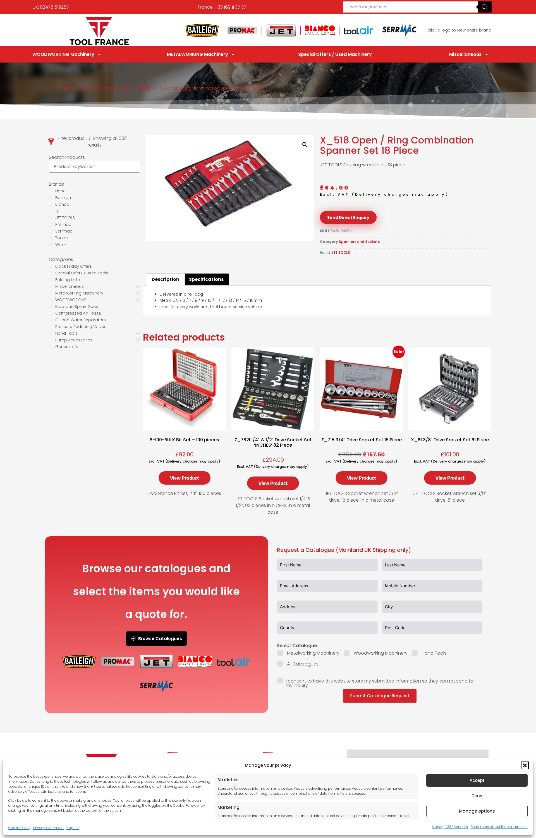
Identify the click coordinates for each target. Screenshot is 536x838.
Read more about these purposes (499, 826)
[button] (525, 765)
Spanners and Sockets (127, 88)
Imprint (72, 827)
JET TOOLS (340, 252)
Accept (477, 780)
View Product (184, 478)
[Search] (485, 7)
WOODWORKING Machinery (63, 54)
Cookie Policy (19, 827)
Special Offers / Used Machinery (335, 54)
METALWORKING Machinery (197, 54)
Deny (477, 796)
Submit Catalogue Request (380, 696)
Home (67, 88)
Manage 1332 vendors (450, 826)
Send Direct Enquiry (348, 217)
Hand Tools (89, 88)
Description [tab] (165, 279)
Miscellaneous (465, 54)
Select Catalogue (297, 645)
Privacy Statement (48, 827)
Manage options (477, 811)
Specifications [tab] (206, 279)
